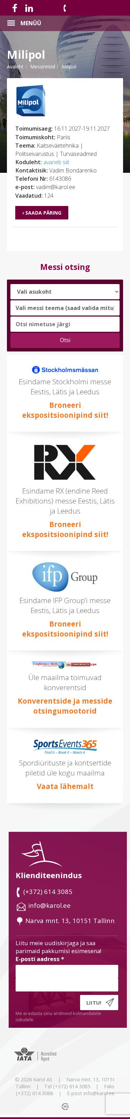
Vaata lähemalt (65, 786)
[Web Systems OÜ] (66, 1106)
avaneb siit (56, 162)
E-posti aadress (40, 959)
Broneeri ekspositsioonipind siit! (65, 410)
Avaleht (15, 66)
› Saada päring (41, 212)
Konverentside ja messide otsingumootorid (65, 706)
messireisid (42, 66)
